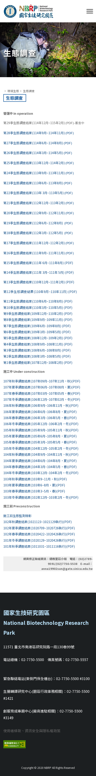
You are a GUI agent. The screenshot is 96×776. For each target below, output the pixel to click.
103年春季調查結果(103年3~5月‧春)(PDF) (34, 491)
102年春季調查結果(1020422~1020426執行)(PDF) (39, 534)
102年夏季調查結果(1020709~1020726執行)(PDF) (39, 528)
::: (4, 86)
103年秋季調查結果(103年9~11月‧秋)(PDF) (35, 479)
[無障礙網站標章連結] (14, 743)
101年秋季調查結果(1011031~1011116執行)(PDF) (39, 546)
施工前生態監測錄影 (17, 515)
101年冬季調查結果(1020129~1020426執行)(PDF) (39, 540)
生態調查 (29, 91)
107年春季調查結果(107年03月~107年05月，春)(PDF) (41, 393)
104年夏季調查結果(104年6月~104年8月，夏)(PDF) (40, 460)
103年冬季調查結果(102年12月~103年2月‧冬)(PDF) (40, 497)
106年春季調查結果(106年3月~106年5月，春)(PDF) (40, 417)
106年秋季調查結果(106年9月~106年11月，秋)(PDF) (40, 405)
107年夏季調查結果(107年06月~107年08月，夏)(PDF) (41, 387)
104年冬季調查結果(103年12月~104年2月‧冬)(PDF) (40, 472)
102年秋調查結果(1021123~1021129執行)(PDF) (37, 521)
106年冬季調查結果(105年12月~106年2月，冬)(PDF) (40, 423)
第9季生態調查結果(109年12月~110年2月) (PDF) (37, 313)
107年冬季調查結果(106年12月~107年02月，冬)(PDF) (41, 399)
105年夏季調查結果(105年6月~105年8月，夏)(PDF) (40, 436)
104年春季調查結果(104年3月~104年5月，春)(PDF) (40, 466)
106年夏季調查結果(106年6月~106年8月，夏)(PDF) (40, 411)
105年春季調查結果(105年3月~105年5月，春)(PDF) (40, 442)
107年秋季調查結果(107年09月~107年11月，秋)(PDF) (41, 381)
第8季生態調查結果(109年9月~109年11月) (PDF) (37, 319)
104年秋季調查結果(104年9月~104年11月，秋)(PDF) (40, 454)
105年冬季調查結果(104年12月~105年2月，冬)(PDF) (40, 448)
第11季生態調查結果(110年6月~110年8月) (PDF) (37, 301)
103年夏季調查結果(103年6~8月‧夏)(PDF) (34, 485)
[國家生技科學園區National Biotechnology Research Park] (28, 10)
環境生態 (13, 91)
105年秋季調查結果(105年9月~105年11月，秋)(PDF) (40, 430)
